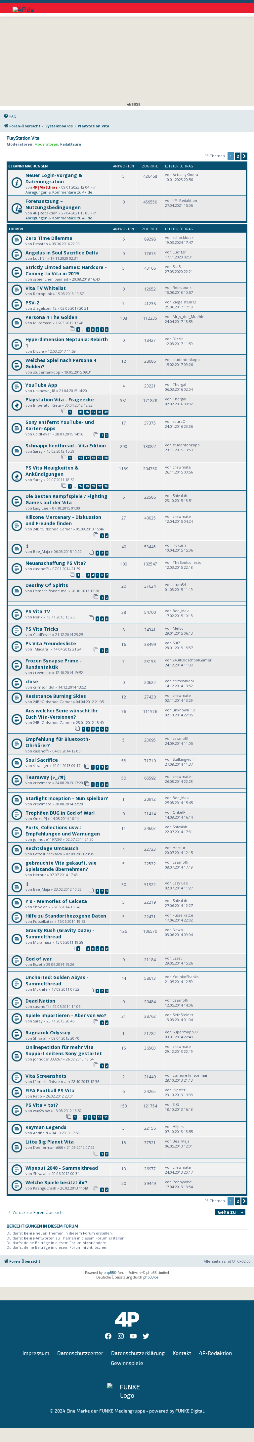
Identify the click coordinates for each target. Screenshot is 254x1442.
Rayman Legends (45, 1127)
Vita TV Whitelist (45, 288)
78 (105, 486)
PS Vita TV (37, 611)
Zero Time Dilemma (48, 238)
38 (99, 412)
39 (105, 412)
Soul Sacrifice (41, 760)
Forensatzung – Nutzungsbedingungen (53, 204)
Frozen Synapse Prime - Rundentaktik (53, 663)
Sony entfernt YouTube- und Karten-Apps (59, 425)
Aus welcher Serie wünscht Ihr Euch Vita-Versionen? (61, 713)
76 (93, 486)
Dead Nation (40, 1001)
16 (80, 458)
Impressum (35, 1353)
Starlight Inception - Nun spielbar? (66, 798)
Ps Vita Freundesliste (50, 643)
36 (87, 412)
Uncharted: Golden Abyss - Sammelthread (57, 980)
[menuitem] (10, 116)
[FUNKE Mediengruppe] (127, 1391)
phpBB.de (150, 1277)
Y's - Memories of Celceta (56, 901)
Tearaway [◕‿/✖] (45, 777)
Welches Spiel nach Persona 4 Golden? (60, 363)
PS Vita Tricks (42, 629)
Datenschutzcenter (80, 1353)
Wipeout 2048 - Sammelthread (61, 1168)
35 (80, 412)
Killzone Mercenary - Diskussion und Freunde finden (63, 520)
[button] (244, 156)
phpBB (109, 1272)
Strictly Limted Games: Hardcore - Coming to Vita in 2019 (66, 270)
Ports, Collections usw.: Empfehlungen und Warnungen (62, 830)
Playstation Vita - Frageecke (59, 399)
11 (105, 1117)
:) (26, 546)
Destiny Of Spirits (46, 585)
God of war (38, 959)
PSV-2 (32, 302)
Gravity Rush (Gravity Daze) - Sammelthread (59, 933)
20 (105, 458)
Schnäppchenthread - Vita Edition (65, 445)
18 (93, 458)
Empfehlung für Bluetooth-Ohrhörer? (57, 742)
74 (80, 486)
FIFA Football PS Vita (49, 1090)
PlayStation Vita (23, 138)
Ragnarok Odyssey (47, 1032)
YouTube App (41, 385)
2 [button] (237, 156)
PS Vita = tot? (41, 1105)
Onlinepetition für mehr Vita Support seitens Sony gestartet (63, 1050)
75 (87, 486)
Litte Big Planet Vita (49, 1142)
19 (99, 458)
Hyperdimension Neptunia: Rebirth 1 (66, 342)
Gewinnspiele (127, 1363)
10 (99, 1117)
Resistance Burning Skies (55, 696)
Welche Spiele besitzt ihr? (56, 1182)
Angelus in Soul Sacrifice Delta (62, 252)
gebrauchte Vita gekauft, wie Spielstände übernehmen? (61, 866)
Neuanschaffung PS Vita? (55, 563)
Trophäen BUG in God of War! (60, 813)
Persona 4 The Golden (51, 317)
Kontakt (182, 1353)
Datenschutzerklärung (138, 1353)
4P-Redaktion (215, 1353)
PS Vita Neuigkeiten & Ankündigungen (51, 471)
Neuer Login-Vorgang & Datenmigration (53, 178)
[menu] (235, 7)
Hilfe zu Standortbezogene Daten (65, 916)
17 (87, 458)
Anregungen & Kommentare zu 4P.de (58, 192)
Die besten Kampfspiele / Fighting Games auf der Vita (66, 499)
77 (99, 486)
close (31, 681)
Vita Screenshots (45, 1076)
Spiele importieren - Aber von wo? (65, 1015)
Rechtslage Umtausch (51, 848)
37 (93, 412)
